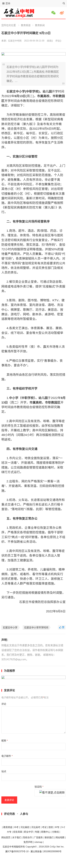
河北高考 (35, 827)
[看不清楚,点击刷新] (52, 792)
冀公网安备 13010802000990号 (46, 851)
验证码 (39, 786)
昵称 (4, 740)
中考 (16, 827)
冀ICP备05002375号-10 (17, 851)
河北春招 (24, 827)
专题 (37, 832)
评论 (3, 704)
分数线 (55, 832)
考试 (44, 827)
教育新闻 (40, 25)
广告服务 (38, 837)
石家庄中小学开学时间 (36, 627)
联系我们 (49, 837)
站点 (3, 771)
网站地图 (59, 837)
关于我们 (16, 837)
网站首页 (5, 837)
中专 (57, 827)
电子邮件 (7, 756)
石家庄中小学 (10, 627)
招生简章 (17, 832)
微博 (62, 13)
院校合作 (27, 837)
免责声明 (28, 842)
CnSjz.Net (55, 846)
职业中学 (28, 832)
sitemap (38, 842)
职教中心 (45, 832)
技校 (50, 827)
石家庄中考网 (14, 40)
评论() (58, 40)
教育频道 (26, 25)
